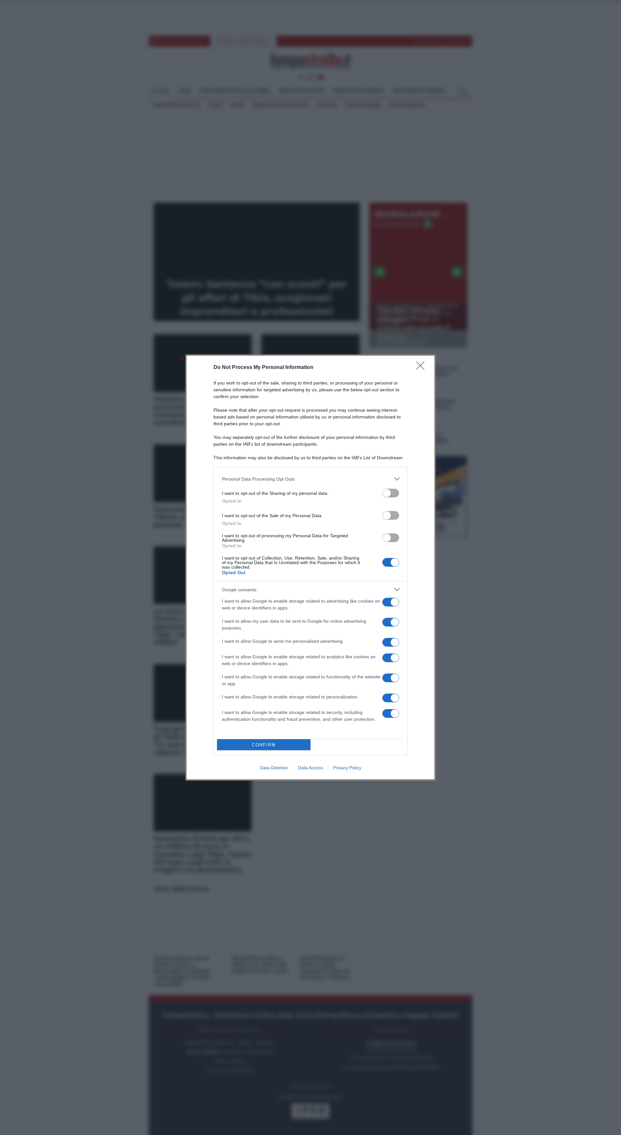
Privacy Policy (347, 767)
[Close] (422, 368)
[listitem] (310, 478)
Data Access (310, 767)
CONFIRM (264, 744)
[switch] (390, 493)
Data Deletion (274, 767)
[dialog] (310, 567)
